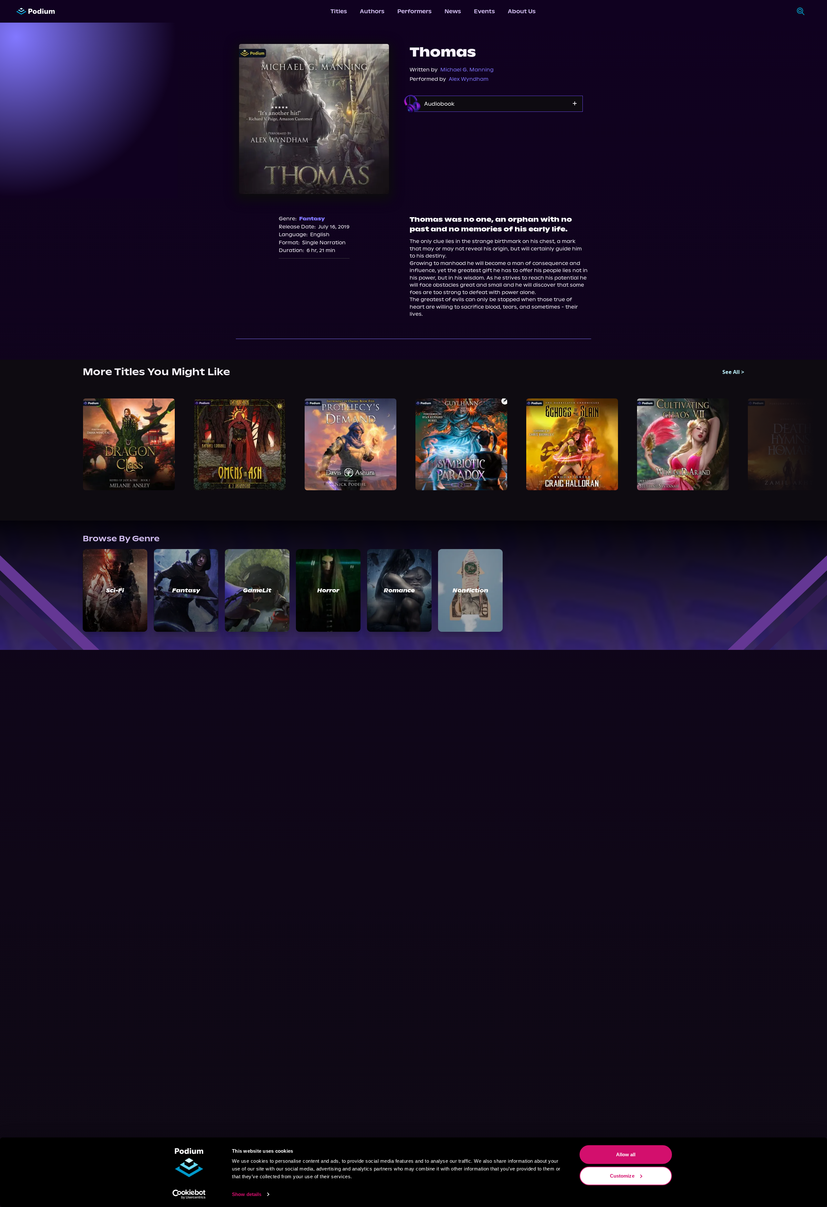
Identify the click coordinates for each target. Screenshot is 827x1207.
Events (484, 11)
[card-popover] (128, 444)
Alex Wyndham (468, 79)
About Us (522, 11)
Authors (372, 11)
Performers (414, 11)
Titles (338, 11)
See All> (733, 372)
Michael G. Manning (467, 70)
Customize (622, 1175)
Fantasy (312, 219)
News (453, 11)
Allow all (626, 1154)
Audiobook (439, 104)
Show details (246, 1194)
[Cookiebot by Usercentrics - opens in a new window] (189, 1194)
